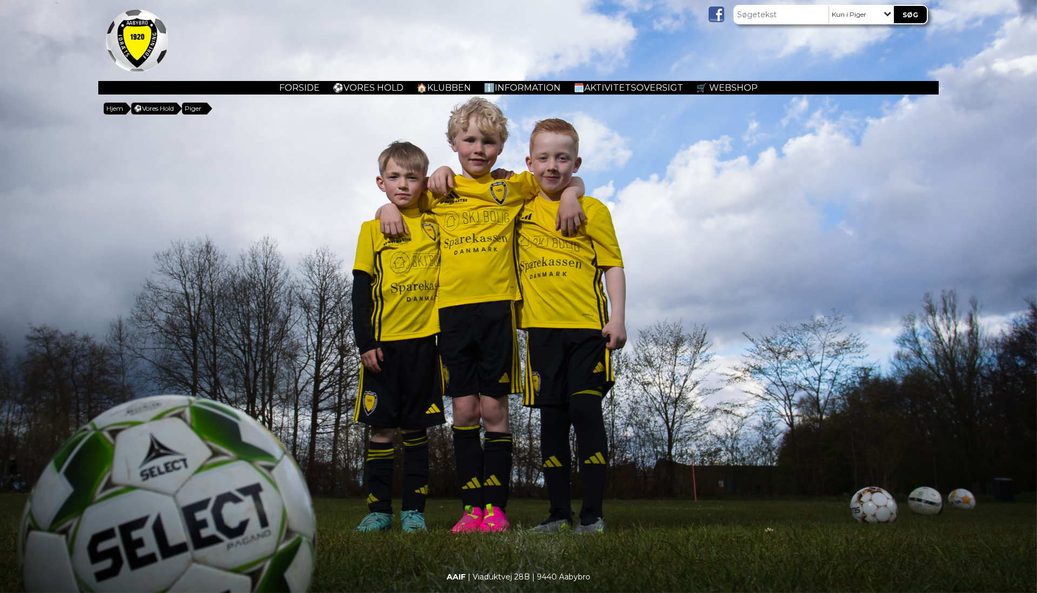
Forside (299, 88)
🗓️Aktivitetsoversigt (628, 88)
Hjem (114, 108)
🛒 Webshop (727, 88)
